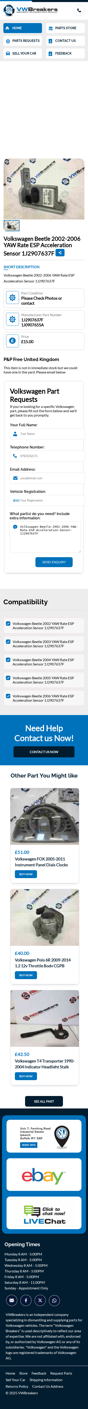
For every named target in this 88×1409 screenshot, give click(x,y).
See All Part (44, 1101)
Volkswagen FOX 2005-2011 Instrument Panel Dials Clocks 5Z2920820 (41, 861)
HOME (17, 28)
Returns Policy (17, 1386)
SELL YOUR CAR (24, 53)
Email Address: (23, 469)
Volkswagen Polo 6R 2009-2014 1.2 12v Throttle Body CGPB (43, 962)
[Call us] (79, 14)
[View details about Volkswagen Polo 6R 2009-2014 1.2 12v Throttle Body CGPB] (44, 917)
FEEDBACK (63, 53)
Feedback (39, 1373)
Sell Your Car (15, 1380)
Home (10, 1373)
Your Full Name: (24, 425)
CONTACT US (65, 41)
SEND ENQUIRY (54, 562)
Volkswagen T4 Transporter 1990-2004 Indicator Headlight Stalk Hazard (44, 1063)
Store (23, 1373)
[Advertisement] (44, 107)
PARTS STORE (65, 28)
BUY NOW (25, 874)
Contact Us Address (47, 1386)
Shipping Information (46, 1380)
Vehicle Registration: (28, 491)
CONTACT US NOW (44, 752)
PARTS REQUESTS (26, 41)
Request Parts (61, 1373)
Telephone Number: (27, 447)
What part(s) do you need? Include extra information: (40, 516)
